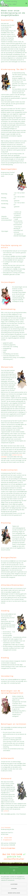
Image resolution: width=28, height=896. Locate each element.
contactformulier (14, 859)
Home (2, 873)
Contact (24, 873)
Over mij (13, 873)
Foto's (19, 873)
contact (6, 811)
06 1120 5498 (8, 838)
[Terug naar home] (8, 3)
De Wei (7, 873)
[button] (26, 3)
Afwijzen (14, 888)
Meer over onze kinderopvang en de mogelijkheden (13, 12)
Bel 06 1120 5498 (12, 854)
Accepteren (14, 884)
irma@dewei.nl (7, 840)
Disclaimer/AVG (14, 867)
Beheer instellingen (14, 892)
